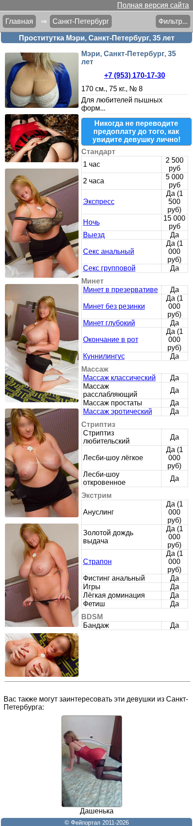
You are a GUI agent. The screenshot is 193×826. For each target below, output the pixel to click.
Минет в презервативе (120, 289)
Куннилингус (104, 356)
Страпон (97, 561)
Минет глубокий (109, 323)
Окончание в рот (110, 339)
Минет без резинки (114, 306)
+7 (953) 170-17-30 (134, 75)
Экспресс (98, 201)
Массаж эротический (117, 411)
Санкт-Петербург (81, 21)
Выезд (94, 235)
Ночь (91, 222)
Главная (19, 21)
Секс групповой (109, 268)
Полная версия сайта (153, 5)
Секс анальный (108, 251)
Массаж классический (119, 378)
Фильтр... (173, 21)
